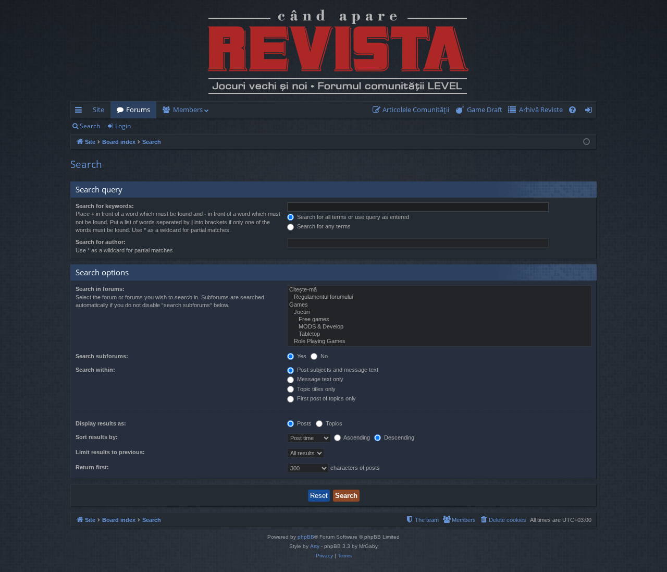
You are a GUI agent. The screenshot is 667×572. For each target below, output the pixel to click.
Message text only (319, 379)
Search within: (95, 370)
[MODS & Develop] (439, 327)
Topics (333, 423)
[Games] (439, 305)
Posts (303, 423)
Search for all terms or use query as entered (352, 217)
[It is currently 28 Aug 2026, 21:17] (586, 142)
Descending (398, 437)
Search (90, 125)
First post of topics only (325, 398)
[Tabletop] (439, 334)
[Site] (333, 50)
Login (123, 125)
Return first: (92, 467)
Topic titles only (315, 389)
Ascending (356, 437)
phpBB (306, 537)
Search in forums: (100, 289)
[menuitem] (413, 109)
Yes (300, 356)
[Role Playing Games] (439, 341)
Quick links (81, 111)
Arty (314, 546)
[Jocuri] (439, 312)
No (323, 356)
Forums (138, 109)
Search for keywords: (105, 206)
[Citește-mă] (439, 290)
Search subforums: (102, 356)
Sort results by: (97, 437)
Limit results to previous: (110, 452)
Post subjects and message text (336, 370)
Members (188, 109)
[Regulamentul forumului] (439, 297)
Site (98, 109)
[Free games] (439, 319)
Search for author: (101, 242)
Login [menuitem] (591, 111)
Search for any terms (323, 226)
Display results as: (101, 423)
